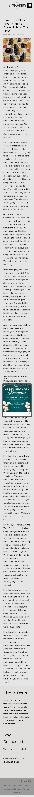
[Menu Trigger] (29, 5)
